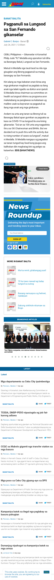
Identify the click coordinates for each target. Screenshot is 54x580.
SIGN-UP (17, 239)
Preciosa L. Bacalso (9, 386)
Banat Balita (12, 18)
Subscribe (47, 4)
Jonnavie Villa (7, 553)
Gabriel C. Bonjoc (11, 41)
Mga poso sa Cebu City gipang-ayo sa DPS (24, 480)
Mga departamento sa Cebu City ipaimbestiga (25, 381)
